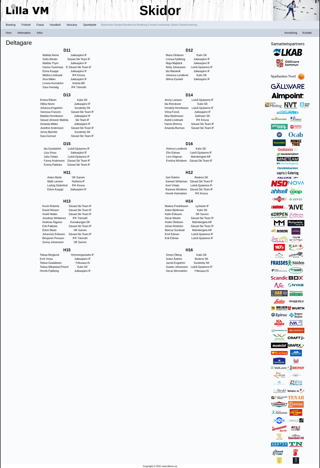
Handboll (55, 24)
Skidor (174, 24)
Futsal (40, 24)
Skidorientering (188, 24)
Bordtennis (129, 24)
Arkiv (40, 32)
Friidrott (26, 24)
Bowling (11, 24)
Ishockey (72, 24)
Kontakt (307, 32)
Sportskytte (89, 24)
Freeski (152, 24)
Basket (118, 24)
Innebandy (164, 24)
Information (24, 32)
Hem (9, 32)
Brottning (142, 24)
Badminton (107, 24)
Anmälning (290, 32)
